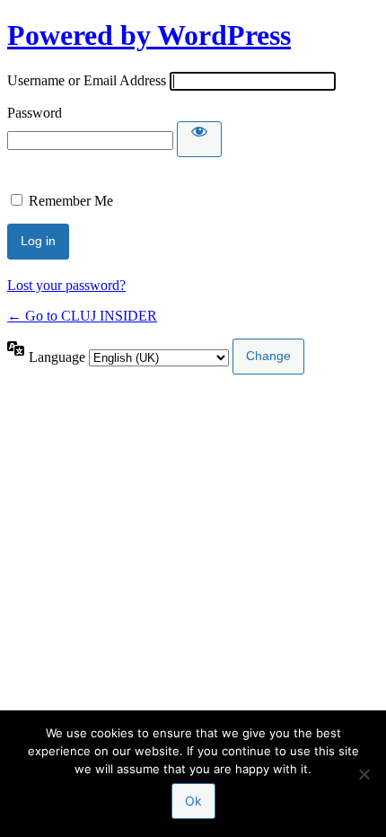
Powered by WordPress (149, 35)
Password (34, 112)
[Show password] (199, 139)
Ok (193, 800)
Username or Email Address (86, 80)
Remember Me (71, 200)
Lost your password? (66, 285)
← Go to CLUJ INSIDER (82, 315)
